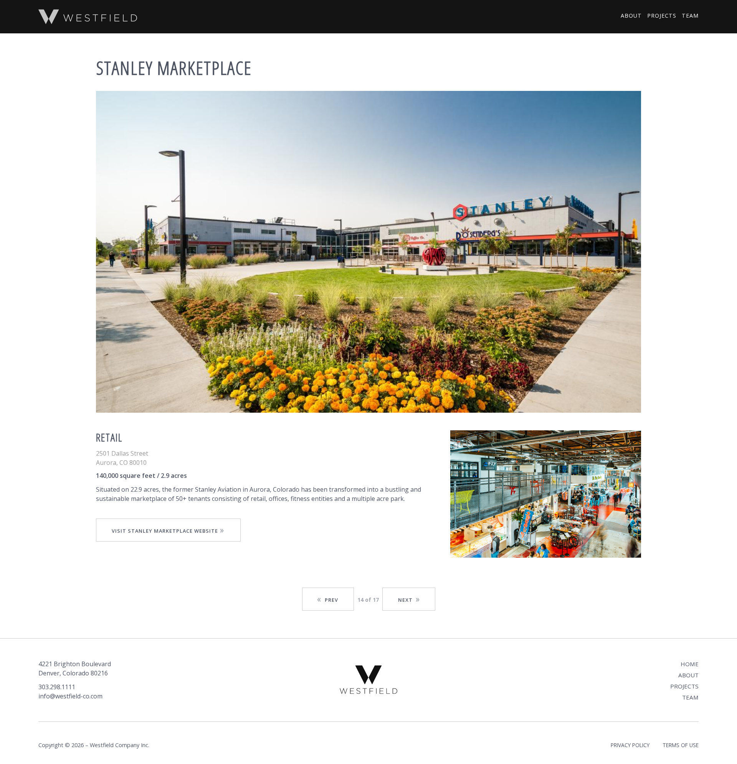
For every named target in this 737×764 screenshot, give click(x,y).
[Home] (87, 16)
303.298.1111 (56, 687)
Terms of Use (681, 745)
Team (690, 15)
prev (331, 599)
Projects (661, 15)
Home (690, 664)
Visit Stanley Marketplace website (165, 530)
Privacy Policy (630, 745)
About (631, 15)
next (405, 599)
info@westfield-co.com (70, 696)
